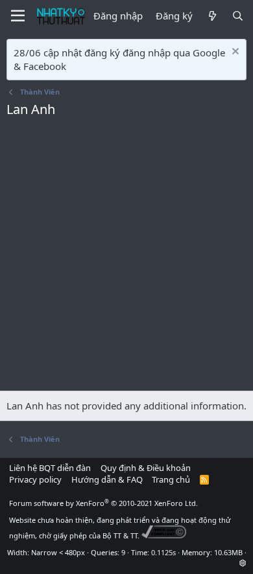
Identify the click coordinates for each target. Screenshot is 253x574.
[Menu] (18, 16)
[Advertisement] (126, 258)
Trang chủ (171, 479)
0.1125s (163, 552)
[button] (243, 563)
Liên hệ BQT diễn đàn (50, 468)
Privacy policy (35, 479)
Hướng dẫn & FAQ (107, 479)
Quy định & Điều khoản (146, 468)
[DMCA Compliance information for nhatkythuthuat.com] (163, 535)
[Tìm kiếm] (237, 16)
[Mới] (211, 16)
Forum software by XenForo (103, 503)
